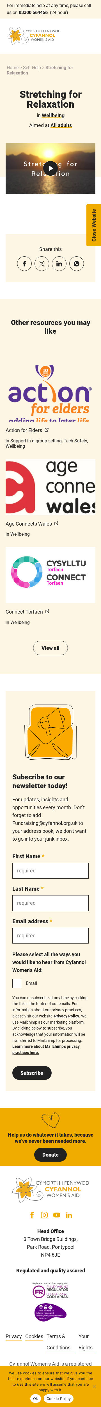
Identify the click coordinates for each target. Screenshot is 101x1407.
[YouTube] (56, 1215)
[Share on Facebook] (24, 263)
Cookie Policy (59, 1398)
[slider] (28, 187)
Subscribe (31, 1073)
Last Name (27, 888)
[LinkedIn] (69, 1215)
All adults (61, 125)
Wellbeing (53, 115)
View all (50, 648)
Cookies (34, 1336)
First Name (28, 856)
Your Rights (86, 1342)
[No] (94, 1386)
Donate (50, 1155)
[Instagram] (44, 1215)
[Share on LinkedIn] (59, 263)
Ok (35, 1398)
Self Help (32, 67)
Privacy (14, 1336)
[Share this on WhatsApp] (76, 263)
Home (13, 67)
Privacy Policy (66, 1016)
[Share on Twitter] (42, 263)
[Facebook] (32, 1215)
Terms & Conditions (58, 1342)
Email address (32, 921)
